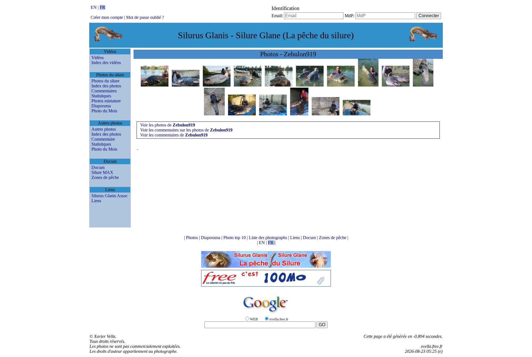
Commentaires (104, 90)
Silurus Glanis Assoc (109, 195)
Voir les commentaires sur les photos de (186, 130)
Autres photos (103, 129)
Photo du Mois (104, 110)
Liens (96, 200)
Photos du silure (105, 81)
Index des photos (106, 85)
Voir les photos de (167, 125)
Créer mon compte (107, 17)
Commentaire (103, 139)
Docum (97, 167)
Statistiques (101, 95)
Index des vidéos (106, 62)
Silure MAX (102, 172)
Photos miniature (106, 100)
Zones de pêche (105, 177)
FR (102, 7)
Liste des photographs (268, 237)
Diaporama (101, 105)
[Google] (266, 313)
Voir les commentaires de (174, 135)
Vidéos (97, 57)
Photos (192, 237)
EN (94, 7)
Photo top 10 (235, 237)
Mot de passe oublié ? (145, 17)
